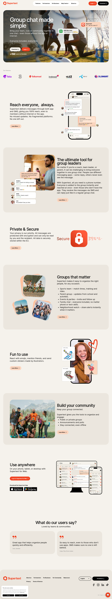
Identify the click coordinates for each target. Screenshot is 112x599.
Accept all (21, 595)
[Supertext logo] (13, 3)
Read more (22, 592)
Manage (8, 595)
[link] (38, 3)
